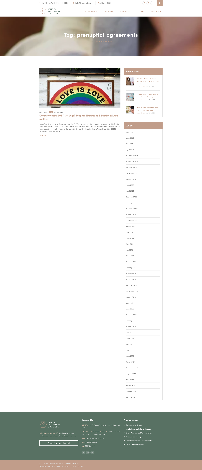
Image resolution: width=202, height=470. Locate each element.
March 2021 (130, 362)
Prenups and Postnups (134, 437)
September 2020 (132, 368)
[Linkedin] (152, 3)
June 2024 (130, 238)
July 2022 (129, 332)
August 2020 (131, 374)
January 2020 (131, 391)
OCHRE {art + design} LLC (73, 466)
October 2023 (131, 285)
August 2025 (131, 179)
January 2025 (131, 203)
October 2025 (131, 167)
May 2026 (130, 144)
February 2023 (131, 315)
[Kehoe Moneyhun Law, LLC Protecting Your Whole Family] (49, 11)
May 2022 (130, 344)
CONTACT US (157, 11)
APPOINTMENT (126, 11)
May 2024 (130, 244)
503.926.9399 (90, 446)
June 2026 (130, 138)
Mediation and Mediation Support (138, 429)
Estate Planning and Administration (139, 433)
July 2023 (129, 303)
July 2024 (129, 232)
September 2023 (132, 291)
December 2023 (132, 274)
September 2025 (132, 173)
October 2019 (131, 397)
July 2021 (129, 350)
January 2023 (131, 321)
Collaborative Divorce (134, 425)
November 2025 (132, 162)
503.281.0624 (105, 3)
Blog (50, 112)
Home (91, 41)
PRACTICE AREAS (89, 11)
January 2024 (131, 268)
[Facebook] (144, 3)
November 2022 (132, 327)
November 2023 (132, 279)
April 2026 (130, 150)
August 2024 (131, 226)
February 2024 (131, 262)
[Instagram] (148, 3)
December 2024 (132, 209)
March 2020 (130, 386)
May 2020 (130, 380)
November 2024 (132, 215)
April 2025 (130, 191)
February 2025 (131, 197)
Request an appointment (59, 443)
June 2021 (130, 356)
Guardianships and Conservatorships (139, 441)
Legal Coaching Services (135, 444)
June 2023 (130, 309)
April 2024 (130, 250)
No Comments (58, 112)
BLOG (142, 11)
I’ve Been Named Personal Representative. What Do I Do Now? (148, 81)
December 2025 (132, 156)
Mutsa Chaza (141, 86)
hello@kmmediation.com (84, 3)
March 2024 (130, 256)
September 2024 (132, 220)
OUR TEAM (108, 11)
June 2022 (130, 338)
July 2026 (129, 132)
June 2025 (130, 185)
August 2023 (131, 297)
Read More (44, 136)
